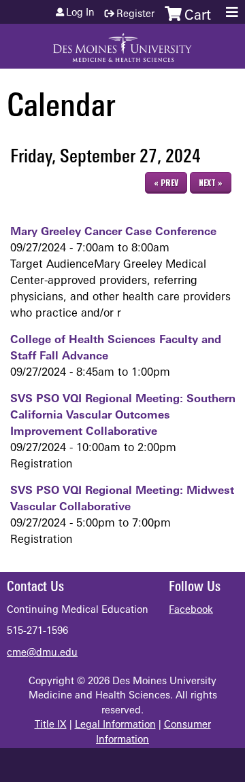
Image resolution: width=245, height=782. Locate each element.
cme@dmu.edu (42, 653)
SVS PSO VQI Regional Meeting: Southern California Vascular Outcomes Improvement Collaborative (122, 416)
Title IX (51, 725)
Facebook (191, 610)
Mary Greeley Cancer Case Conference (113, 232)
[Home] (122, 43)
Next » (211, 182)
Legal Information (115, 725)
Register (135, 15)
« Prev (166, 182)
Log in (80, 13)
